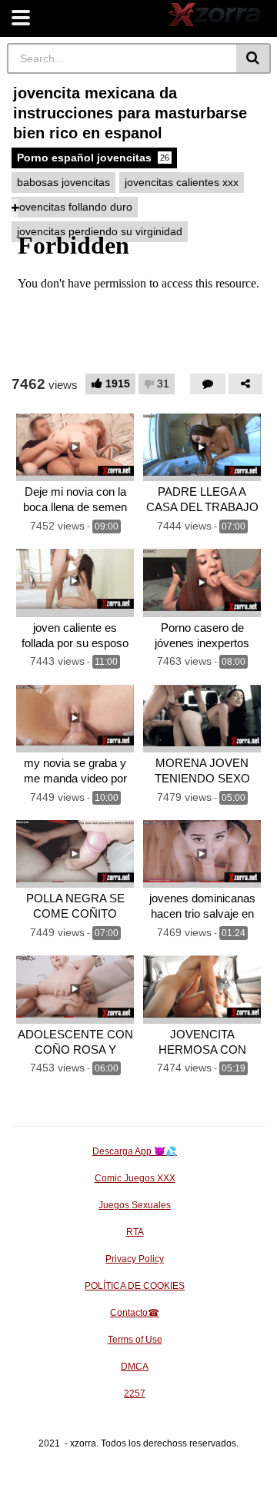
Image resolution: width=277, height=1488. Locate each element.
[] (253, 58)
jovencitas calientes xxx (182, 182)
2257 (134, 1393)
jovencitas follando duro (74, 207)
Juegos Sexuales (134, 1205)
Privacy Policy (134, 1259)
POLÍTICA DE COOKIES (135, 1285)
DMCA (135, 1366)
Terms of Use (135, 1339)
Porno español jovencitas (93, 157)
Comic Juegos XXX (135, 1178)
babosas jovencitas (63, 182)
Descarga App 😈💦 (134, 1151)
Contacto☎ (134, 1312)
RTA (135, 1232)
